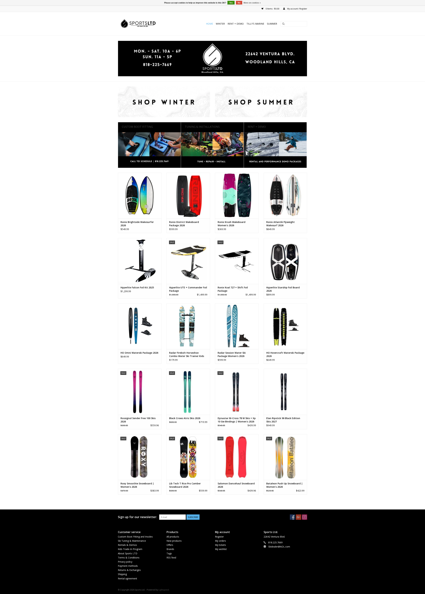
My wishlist (221, 549)
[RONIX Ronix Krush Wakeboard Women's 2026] (237, 195)
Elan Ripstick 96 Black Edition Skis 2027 (283, 420)
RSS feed (171, 557)
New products (174, 540)
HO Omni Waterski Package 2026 (139, 352)
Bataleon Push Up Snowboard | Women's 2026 (284, 485)
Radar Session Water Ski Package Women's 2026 (232, 354)
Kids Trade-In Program (130, 549)
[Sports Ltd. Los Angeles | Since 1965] (145, 24)
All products (173, 536)
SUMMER (272, 23)
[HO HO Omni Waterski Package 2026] (140, 326)
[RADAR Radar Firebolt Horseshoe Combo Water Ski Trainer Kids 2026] (188, 326)
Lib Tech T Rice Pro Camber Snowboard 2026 (185, 485)
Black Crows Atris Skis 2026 (184, 418)
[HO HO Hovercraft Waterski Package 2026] (285, 326)
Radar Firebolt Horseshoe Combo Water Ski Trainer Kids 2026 (186, 354)
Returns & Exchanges (129, 570)
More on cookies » (252, 3)
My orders (220, 540)
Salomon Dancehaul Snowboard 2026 (236, 485)
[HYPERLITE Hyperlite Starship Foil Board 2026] (285, 261)
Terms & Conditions (128, 557)
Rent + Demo (236, 23)
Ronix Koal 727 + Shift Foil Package (233, 289)
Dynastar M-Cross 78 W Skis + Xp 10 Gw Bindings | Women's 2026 (237, 420)
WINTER (220, 23)
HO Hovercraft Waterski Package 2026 (285, 354)
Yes (231, 3)
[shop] (212, 58)
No (239, 3)
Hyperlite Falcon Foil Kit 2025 (137, 287)
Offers (170, 544)
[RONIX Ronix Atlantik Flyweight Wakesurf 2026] (285, 195)
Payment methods (128, 565)
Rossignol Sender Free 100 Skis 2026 (138, 420)
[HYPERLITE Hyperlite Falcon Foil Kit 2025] (140, 261)
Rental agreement (127, 578)
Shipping (122, 574)
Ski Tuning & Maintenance (132, 540)
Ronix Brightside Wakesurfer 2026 (137, 223)
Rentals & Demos (127, 544)
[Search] (283, 24)
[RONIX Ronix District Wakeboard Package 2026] (188, 195)
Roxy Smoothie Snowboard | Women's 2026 (137, 485)
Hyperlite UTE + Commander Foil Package (188, 289)
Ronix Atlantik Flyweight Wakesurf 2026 (280, 223)
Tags (169, 553)
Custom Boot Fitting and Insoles (135, 536)
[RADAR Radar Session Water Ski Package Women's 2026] (237, 326)
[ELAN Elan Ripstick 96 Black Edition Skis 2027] (285, 391)
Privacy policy (125, 561)
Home (209, 23)
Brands (170, 549)
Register (219, 536)
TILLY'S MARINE (255, 23)
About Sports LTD (127, 553)
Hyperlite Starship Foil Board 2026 (283, 289)
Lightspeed (164, 589)
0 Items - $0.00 (272, 8)
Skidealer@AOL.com (279, 546)
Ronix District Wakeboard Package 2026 (184, 223)
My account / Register (297, 8)
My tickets (220, 544)
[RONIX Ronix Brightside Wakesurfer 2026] (140, 195)
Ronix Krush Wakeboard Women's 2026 (231, 223)
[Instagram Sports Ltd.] (304, 517)
